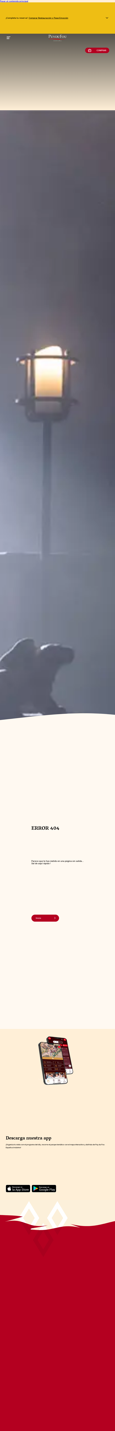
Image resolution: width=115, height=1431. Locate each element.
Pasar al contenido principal (14, 1)
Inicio (38, 918)
